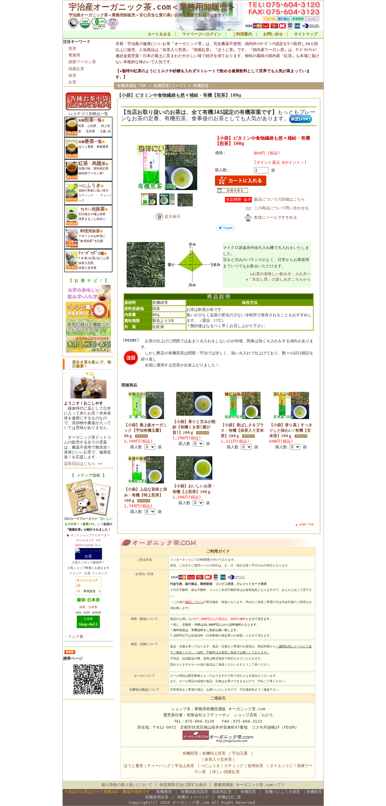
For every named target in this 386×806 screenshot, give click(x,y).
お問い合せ (273, 34)
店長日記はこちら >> (83, 463)
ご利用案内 (242, 34)
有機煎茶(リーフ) (169, 85)
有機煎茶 (201, 85)
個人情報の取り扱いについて (126, 784)
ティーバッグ (159, 765)
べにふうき (210, 765)
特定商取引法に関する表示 (183, 784)
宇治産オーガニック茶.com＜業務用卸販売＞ (152, 6)
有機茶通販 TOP (131, 85)
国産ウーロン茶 (82, 62)
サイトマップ (306, 34)
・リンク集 (74, 636)
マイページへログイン (201, 34)
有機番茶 (163, 791)
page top (306, 524)
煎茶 (72, 48)
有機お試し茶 (229, 797)
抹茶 (72, 75)
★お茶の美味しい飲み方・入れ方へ (280, 274)
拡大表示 (172, 216)
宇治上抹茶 (184, 765)
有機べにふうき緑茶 (282, 791)
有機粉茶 (314, 791)
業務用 (74, 55)
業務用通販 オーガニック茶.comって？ (249, 784)
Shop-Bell (88, 624)
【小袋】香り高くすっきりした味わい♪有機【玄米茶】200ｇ (290, 430)
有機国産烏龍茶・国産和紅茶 (206, 791)
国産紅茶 (76, 68)
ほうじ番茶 (133, 765)
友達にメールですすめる (275, 217)
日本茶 (88, 619)
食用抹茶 (255, 765)
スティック (234, 765)
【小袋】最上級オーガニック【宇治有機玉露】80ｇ (145, 430)
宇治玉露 (240, 753)
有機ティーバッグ (193, 797)
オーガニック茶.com (190, 802)
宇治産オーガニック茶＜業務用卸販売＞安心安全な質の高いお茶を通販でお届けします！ (147, 15)
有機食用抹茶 (157, 797)
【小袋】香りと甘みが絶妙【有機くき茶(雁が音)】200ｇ (194, 427)
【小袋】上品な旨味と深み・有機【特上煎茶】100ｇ (145, 494)
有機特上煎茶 (214, 753)
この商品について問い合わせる (281, 208)
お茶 (72, 82)
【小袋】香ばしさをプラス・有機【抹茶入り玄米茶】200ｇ (242, 430)
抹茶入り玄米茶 (218, 759)
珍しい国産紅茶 (226, 771)
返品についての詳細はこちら (279, 199)
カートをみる (159, 34)
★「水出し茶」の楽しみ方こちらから (278, 279)
